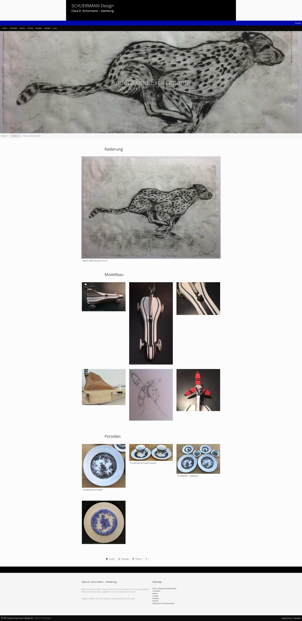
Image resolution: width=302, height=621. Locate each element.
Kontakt (298, 23)
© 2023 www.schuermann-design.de (17, 618)
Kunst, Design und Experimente (164, 588)
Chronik (30, 28)
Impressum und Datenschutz (163, 603)
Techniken (13, 28)
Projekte (38, 28)
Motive (22, 28)
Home (4, 28)
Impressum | (287, 618)
